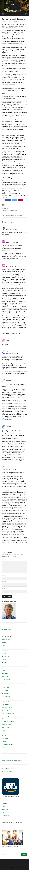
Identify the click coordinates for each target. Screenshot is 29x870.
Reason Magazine (6, 718)
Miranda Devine (6, 696)
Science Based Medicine (8, 721)
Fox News (4, 667)
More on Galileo (6, 766)
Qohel (14, 4)
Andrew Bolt (5, 642)
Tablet (3, 730)
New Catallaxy (5, 704)
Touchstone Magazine (7, 744)
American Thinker (6, 639)
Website (4, 588)
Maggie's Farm (5, 687)
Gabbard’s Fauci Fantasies (8, 763)
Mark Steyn (5, 690)
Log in (3, 806)
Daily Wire (4, 659)
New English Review (7, 707)
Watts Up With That (7, 750)
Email (4, 581)
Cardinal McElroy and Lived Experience (11, 768)
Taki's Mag (4, 733)
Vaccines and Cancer (7, 771)
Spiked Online (5, 727)
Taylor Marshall (6, 735)
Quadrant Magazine (7, 716)
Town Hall (4, 747)
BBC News (4, 653)
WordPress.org (5, 815)
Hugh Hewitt (5, 673)
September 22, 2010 (6, 21)
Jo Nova (4, 682)
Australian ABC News (7, 650)
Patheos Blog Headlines (8, 713)
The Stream (5, 738)
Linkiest (4, 684)
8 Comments (15, 21)
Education (6, 204)
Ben (7, 228)
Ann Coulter (5, 645)
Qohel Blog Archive (6, 629)
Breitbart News (6, 656)
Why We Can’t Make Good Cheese (9, 209)
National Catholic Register (8, 699)
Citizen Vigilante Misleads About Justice (12, 760)
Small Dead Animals (7, 724)
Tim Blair (4, 741)
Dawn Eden (5, 662)
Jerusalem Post (6, 679)
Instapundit (5, 676)
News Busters (5, 710)
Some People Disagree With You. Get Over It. (12, 215)
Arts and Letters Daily (7, 648)
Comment (5, 560)
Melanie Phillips (6, 693)
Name (4, 575)
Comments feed (6, 812)
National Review (6, 701)
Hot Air (3, 670)
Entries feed (5, 809)
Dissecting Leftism (6, 665)
